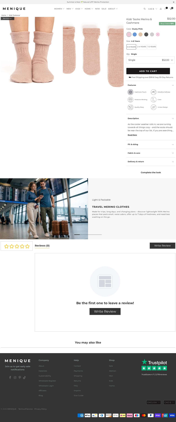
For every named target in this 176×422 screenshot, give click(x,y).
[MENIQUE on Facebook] (10, 378)
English (152, 402)
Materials (43, 371)
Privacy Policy (40, 409)
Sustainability (45, 376)
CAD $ (151, 9)
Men (111, 376)
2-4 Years (141, 47)
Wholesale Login (46, 386)
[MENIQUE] (14, 9)
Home (112, 386)
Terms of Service (25, 409)
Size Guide (78, 395)
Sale (111, 366)
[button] (59, 8)
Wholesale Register (47, 381)
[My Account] (161, 8)
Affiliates (42, 390)
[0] (165, 9)
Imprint (77, 390)
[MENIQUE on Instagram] (15, 378)
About (41, 366)
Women (112, 371)
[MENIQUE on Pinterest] (20, 378)
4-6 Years (131, 47)
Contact (77, 366)
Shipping (78, 376)
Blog (41, 395)
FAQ (76, 386)
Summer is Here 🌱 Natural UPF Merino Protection (88, 2)
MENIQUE (11, 409)
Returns (77, 381)
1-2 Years (152, 47)
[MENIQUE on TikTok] (25, 378)
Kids (111, 381)
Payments (78, 371)
